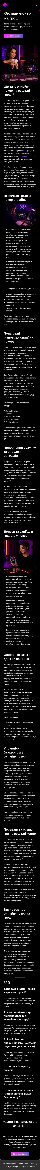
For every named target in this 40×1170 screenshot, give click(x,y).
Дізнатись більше (14, 36)
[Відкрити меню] (36, 5)
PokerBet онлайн (29, 156)
